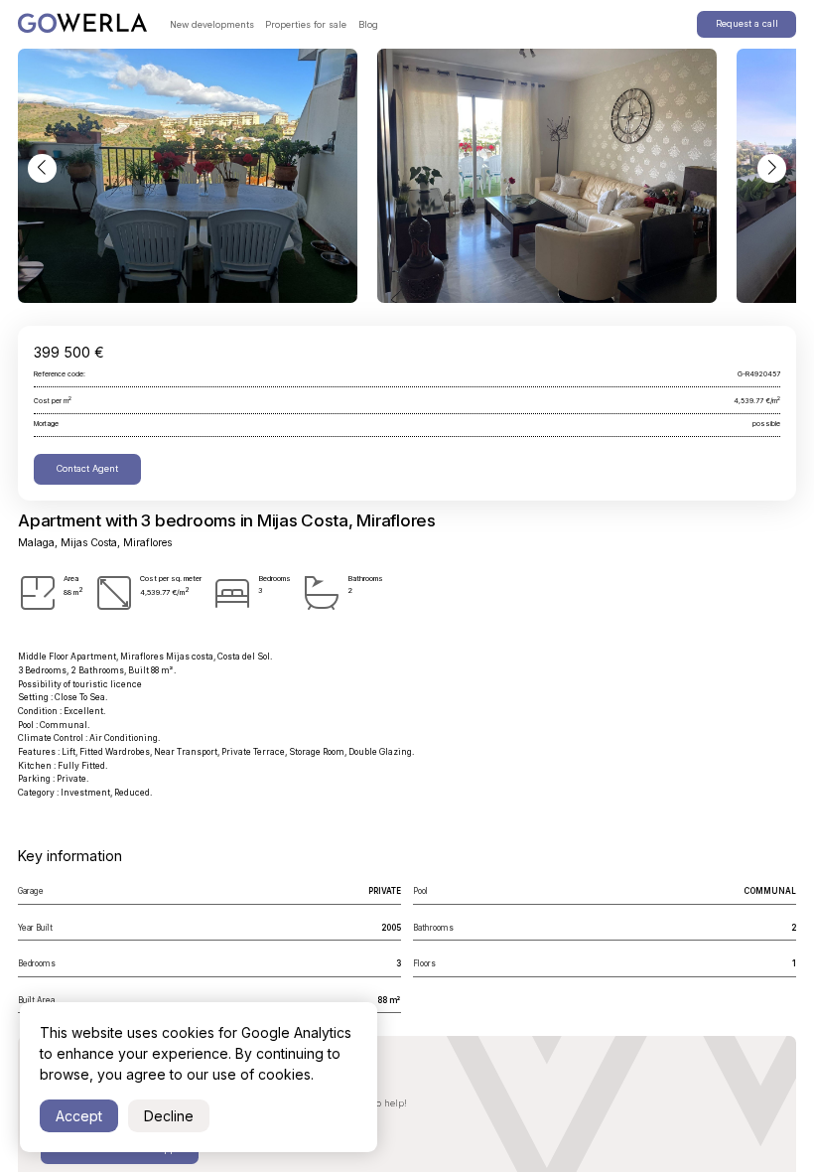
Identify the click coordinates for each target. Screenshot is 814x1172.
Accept (79, 1115)
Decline (169, 1115)
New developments (212, 24)
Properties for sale (305, 24)
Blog (368, 24)
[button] (42, 168)
